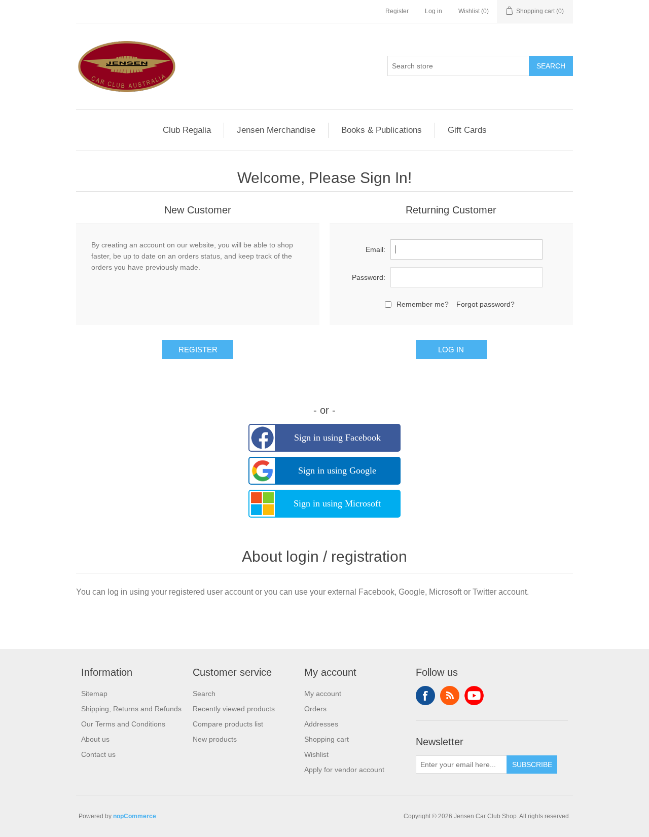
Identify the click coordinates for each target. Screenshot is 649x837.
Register (397, 11)
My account (322, 693)
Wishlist (316, 754)
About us (95, 739)
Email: (375, 249)
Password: (368, 277)
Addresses (321, 724)
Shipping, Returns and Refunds (131, 709)
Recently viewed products (234, 709)
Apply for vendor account (344, 770)
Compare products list (228, 724)
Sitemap (94, 693)
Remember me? (422, 304)
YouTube (474, 695)
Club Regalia (187, 130)
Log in (433, 11)
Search (204, 693)
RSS (449, 695)
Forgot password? (485, 304)
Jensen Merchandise (276, 130)
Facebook (425, 695)
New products (215, 739)
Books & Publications (381, 130)
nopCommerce (134, 816)
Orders (315, 709)
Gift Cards (467, 130)
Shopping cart (326, 739)
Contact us (98, 754)
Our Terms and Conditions (123, 724)
